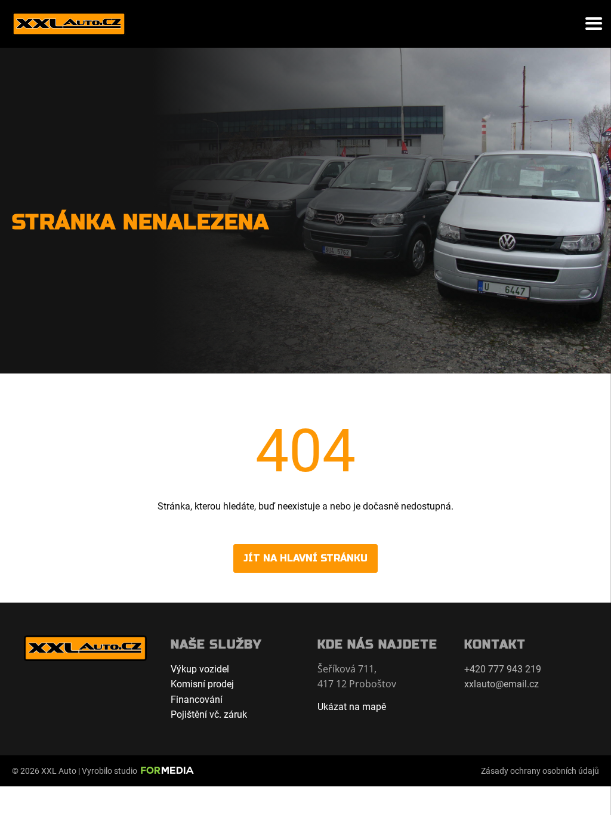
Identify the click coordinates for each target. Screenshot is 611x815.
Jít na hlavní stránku (305, 558)
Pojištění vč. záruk (209, 714)
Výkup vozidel (200, 669)
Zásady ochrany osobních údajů (540, 771)
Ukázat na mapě (351, 706)
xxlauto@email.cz (501, 684)
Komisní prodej (202, 684)
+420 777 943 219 (502, 669)
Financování (197, 699)
